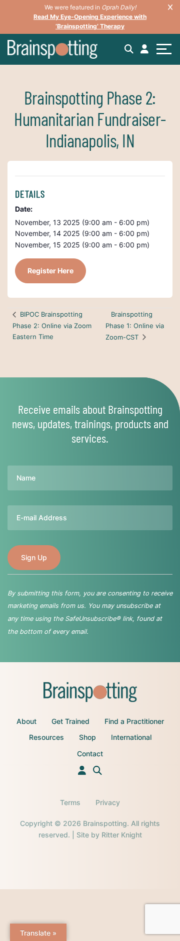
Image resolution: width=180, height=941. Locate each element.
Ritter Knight (122, 834)
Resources (46, 737)
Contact (90, 753)
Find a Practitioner (134, 721)
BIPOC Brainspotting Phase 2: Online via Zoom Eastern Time (52, 325)
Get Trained (71, 721)
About (26, 721)
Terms (70, 802)
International (131, 737)
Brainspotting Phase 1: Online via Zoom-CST (135, 325)
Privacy (108, 802)
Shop (87, 737)
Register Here (51, 270)
